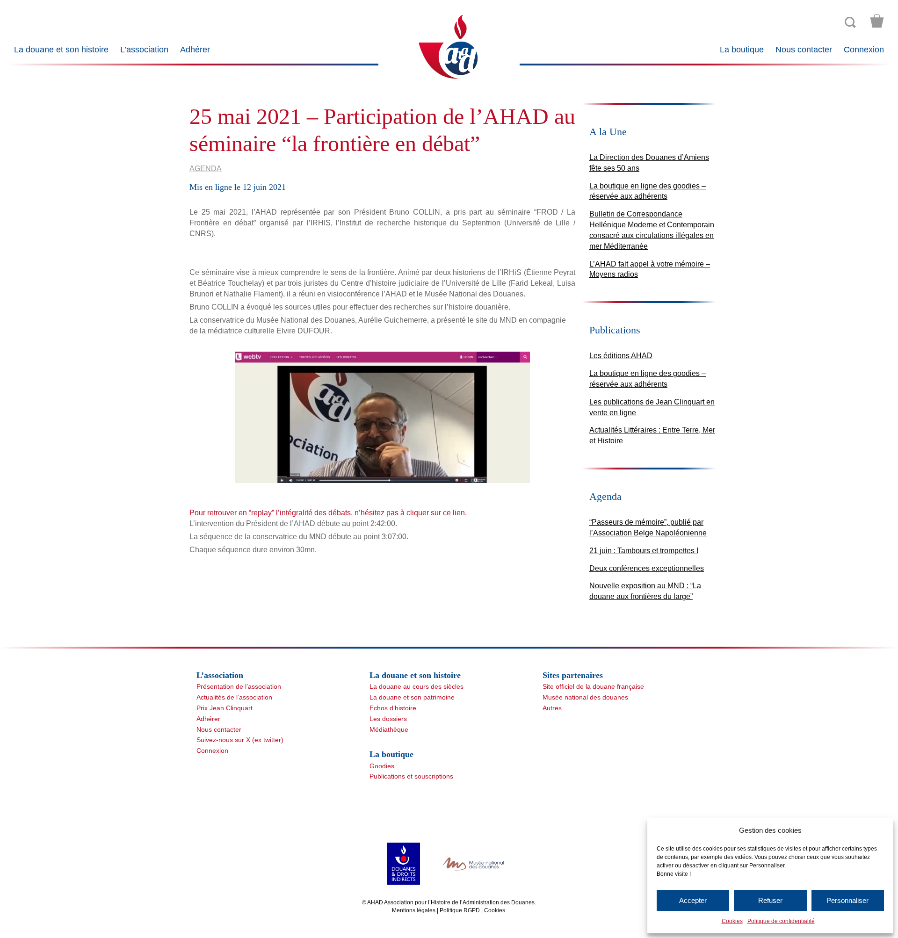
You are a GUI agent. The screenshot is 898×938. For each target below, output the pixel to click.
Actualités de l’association (234, 697)
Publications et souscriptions (411, 776)
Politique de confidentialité (781, 921)
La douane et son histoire (61, 49)
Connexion (864, 49)
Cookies (732, 921)
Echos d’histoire (392, 708)
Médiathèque (388, 729)
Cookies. (495, 910)
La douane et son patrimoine (412, 697)
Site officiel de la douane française (593, 686)
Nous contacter (803, 49)
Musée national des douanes (585, 697)
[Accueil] (448, 46)
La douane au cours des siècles (416, 686)
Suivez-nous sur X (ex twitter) (239, 739)
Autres (552, 708)
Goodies (381, 766)
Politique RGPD (460, 910)
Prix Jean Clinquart (224, 708)
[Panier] (877, 21)
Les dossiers (388, 718)
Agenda (205, 169)
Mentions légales (413, 910)
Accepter (693, 900)
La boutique (742, 49)
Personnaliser (847, 900)
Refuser (770, 900)
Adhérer (195, 49)
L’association (144, 49)
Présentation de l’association (238, 686)
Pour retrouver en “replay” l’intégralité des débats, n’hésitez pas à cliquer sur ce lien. (328, 513)
